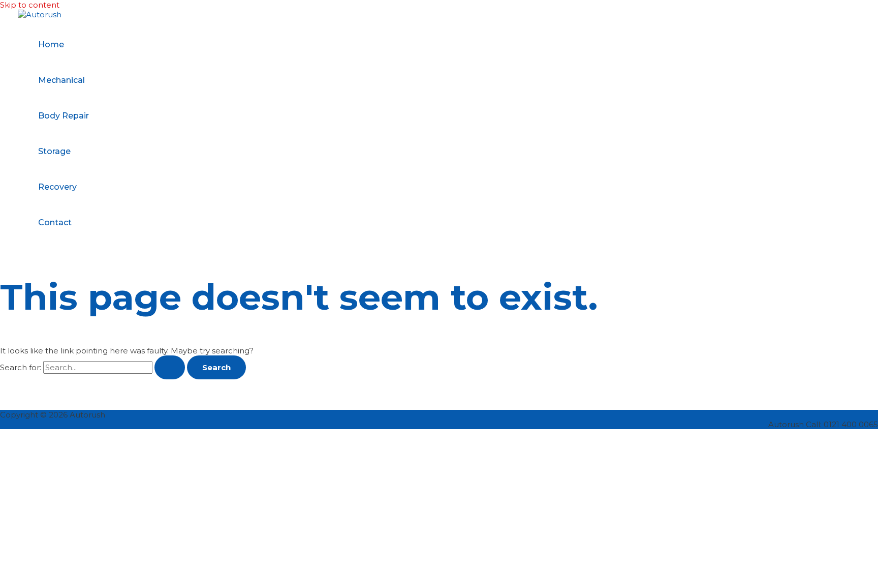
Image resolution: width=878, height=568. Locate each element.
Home (51, 44)
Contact (55, 222)
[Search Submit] (169, 367)
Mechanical (61, 80)
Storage (54, 151)
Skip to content (29, 5)
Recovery (57, 187)
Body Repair (63, 116)
